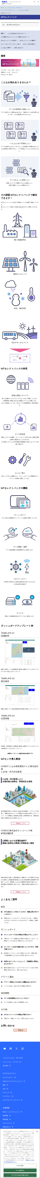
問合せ (20, 1030)
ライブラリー (7, 1096)
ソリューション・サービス (14, 7)
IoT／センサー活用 (23, 10)
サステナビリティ (8, 1077)
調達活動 (5, 1119)
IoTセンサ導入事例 (28, 44)
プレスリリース (7, 1123)
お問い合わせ (18, 47)
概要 (2, 33)
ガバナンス (6, 1092)
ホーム (2, 7)
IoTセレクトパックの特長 (8, 40)
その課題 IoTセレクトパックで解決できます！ (14, 37)
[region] (20, 1153)
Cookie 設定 (20, 1165)
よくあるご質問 (5, 47)
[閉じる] (37, 1132)
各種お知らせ (7, 1127)
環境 (4, 1085)
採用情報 (5, 1115)
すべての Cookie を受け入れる (20, 1175)
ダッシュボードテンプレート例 (10, 44)
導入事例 (5, 1065)
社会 (4, 1089)
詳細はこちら (21, 823)
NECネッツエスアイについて (11, 1112)
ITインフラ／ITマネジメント (8, 10)
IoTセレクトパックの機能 (27, 40)
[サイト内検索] (34, 1)
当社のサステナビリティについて (12, 1081)
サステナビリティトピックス (11, 1100)
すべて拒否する (20, 1170)
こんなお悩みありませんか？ (15, 33)
